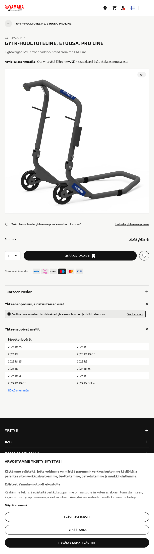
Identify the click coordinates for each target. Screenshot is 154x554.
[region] (77, 503)
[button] (145, 8)
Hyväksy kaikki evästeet (76, 543)
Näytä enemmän (17, 505)
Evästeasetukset (77, 517)
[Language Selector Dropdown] (132, 8)
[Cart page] (114, 8)
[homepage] (14, 8)
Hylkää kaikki (77, 530)
